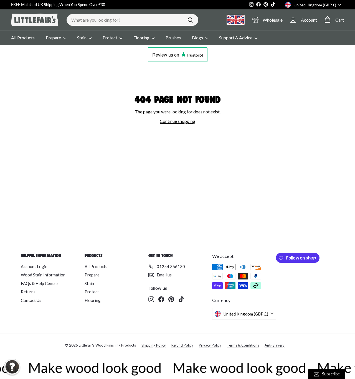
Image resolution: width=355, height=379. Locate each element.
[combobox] (132, 20)
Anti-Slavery (275, 345)
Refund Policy (182, 345)
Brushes (173, 37)
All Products (23, 37)
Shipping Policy (153, 345)
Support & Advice (236, 37)
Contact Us (31, 300)
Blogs (198, 37)
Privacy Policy (210, 345)
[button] (12, 367)
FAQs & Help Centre (39, 283)
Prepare (54, 37)
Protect (110, 37)
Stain (82, 37)
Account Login (34, 266)
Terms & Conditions (243, 345)
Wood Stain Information (43, 274)
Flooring (141, 37)
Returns (28, 291)
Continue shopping (177, 121)
